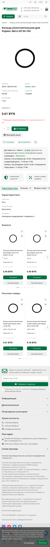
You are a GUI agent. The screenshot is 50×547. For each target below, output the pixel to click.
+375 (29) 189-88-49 (31, 10)
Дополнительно (10, 405)
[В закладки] (22, 231)
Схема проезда (10, 448)
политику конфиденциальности (34, 539)
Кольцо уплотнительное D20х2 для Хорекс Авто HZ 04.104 (13, 323)
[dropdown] (3, 2)
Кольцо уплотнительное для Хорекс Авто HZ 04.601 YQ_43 (13, 252)
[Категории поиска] (19, 16)
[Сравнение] (35, 2)
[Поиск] (45, 16)
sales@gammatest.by (12, 429)
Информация (9, 398)
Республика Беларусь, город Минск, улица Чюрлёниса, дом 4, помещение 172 (25, 439)
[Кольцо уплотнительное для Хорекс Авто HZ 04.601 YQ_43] (13, 239)
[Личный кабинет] (46, 2)
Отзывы (25, 188)
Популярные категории (14, 411)
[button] (3, 257)
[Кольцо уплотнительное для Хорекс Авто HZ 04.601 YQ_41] (37, 239)
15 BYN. (27, 150)
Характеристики (10, 188)
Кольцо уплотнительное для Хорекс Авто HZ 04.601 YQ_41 (36, 252)
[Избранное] (30, 2)
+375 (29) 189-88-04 (31, 8)
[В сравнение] (22, 236)
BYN (41, 2)
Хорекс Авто (30, 86)
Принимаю (43, 543)
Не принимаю (29, 543)
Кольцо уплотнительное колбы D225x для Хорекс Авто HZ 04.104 (36, 323)
